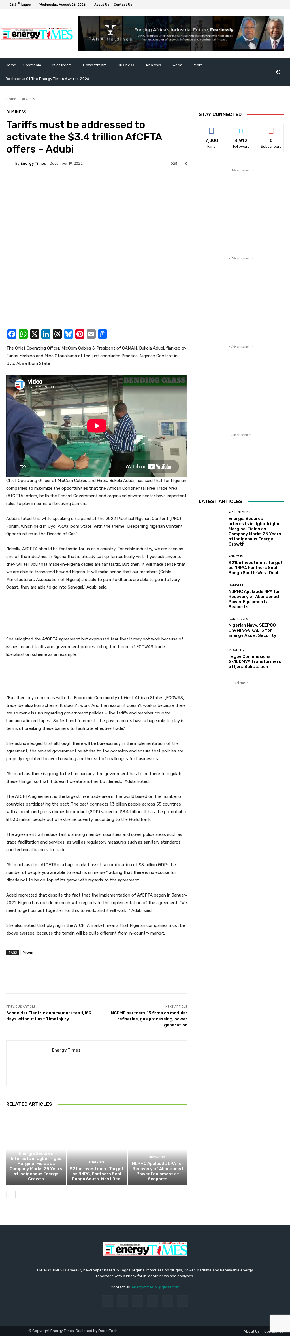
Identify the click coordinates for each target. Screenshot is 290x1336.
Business (28, 98)
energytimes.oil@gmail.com (155, 1287)
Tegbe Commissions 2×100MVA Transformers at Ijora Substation (255, 661)
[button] (278, 72)
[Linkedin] (137, 1301)
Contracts (238, 618)
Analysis (96, 1162)
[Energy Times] (10, 163)
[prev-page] (9, 1194)
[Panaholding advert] (96, 614)
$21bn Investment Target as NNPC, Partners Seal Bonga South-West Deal (97, 1173)
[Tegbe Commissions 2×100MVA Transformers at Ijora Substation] (211, 659)
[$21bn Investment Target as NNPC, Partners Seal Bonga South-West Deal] (97, 1149)
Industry (236, 650)
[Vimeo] (274, 4)
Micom (28, 952)
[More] (261, 979)
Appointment (35, 1147)
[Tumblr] (167, 1301)
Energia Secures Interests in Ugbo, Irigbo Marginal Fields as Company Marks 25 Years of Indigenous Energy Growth (36, 1166)
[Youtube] (281, 4)
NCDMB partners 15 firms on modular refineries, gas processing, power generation (149, 1019)
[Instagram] (261, 4)
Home (11, 98)
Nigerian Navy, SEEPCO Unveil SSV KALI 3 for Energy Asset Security (252, 630)
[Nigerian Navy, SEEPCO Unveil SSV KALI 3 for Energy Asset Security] (211, 627)
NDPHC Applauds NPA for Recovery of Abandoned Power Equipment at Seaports (158, 1171)
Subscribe (271, 128)
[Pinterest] (152, 1301)
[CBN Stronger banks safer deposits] (96, 260)
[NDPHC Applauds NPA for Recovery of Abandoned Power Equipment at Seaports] (157, 1149)
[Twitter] (268, 4)
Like (211, 128)
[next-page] (18, 1194)
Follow (241, 128)
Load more (240, 682)
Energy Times (33, 163)
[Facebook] (254, 4)
